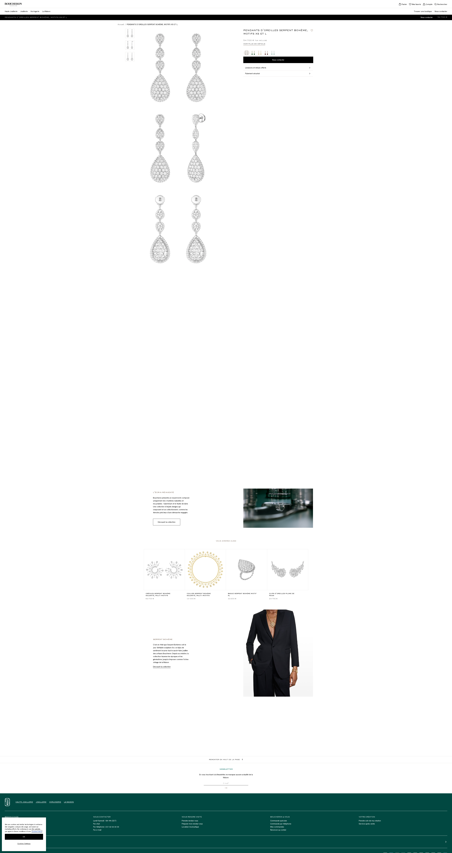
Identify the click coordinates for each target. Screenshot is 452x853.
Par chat (96, 824)
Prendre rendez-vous (190, 821)
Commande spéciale (278, 821)
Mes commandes (277, 827)
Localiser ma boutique (190, 827)
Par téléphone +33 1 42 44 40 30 (106, 827)
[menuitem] (403, 4)
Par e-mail (97, 830)
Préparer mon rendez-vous (192, 824)
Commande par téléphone (280, 824)
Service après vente (367, 824)
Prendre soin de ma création (370, 821)
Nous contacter (427, 17)
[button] (226, 788)
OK (24, 837)
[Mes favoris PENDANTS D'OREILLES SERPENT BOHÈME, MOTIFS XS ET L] (312, 30)
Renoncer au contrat (278, 830)
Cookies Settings (24, 844)
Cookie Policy (37, 831)
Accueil (121, 24)
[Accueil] (7, 802)
